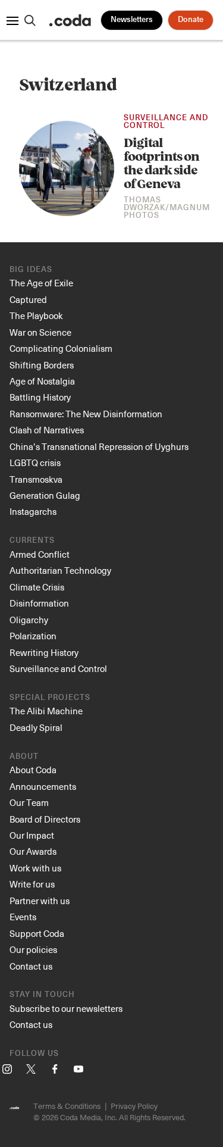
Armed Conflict (40, 554)
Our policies (33, 949)
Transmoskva (36, 479)
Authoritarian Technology (60, 570)
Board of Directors (45, 819)
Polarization (33, 635)
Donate (190, 20)
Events (23, 916)
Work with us (35, 867)
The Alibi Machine (46, 710)
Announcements (43, 786)
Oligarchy (29, 619)
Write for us (32, 883)
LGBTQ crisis (35, 462)
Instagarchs (33, 511)
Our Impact (32, 835)
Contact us (31, 966)
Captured (28, 299)
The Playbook (36, 315)
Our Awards (33, 851)
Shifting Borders (42, 364)
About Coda (33, 769)
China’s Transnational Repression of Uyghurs (99, 446)
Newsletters (132, 20)
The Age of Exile (41, 282)
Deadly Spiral (36, 727)
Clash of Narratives (47, 429)
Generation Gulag (45, 495)
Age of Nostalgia (42, 380)
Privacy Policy (134, 1105)
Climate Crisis (37, 586)
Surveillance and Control (166, 122)
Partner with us (40, 900)
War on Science (40, 332)
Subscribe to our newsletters (66, 1008)
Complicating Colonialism (61, 348)
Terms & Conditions (66, 1105)
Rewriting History (44, 652)
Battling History (40, 397)
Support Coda (37, 933)
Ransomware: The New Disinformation (86, 413)
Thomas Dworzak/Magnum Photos (167, 208)
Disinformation (39, 603)
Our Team (29, 802)
